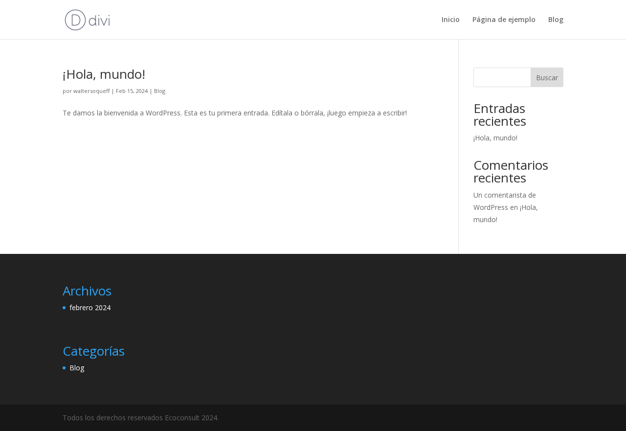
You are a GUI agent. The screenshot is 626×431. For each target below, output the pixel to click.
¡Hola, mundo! (104, 74)
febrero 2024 (90, 307)
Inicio (451, 20)
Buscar (547, 77)
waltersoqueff (91, 90)
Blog (555, 20)
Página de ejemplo (504, 20)
